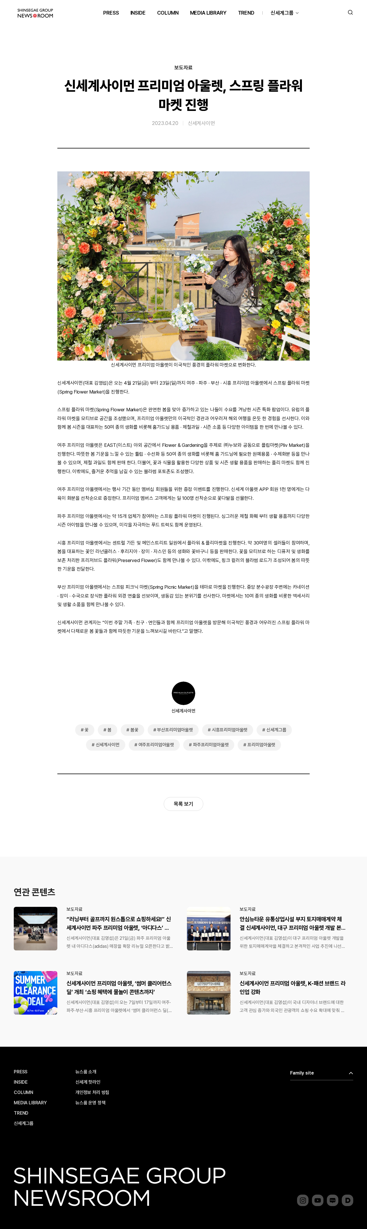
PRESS (111, 13)
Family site (302, 1073)
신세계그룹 (282, 13)
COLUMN (168, 13)
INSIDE (138, 13)
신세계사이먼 (201, 123)
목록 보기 (183, 804)
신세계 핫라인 (87, 1082)
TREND (246, 13)
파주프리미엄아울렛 (211, 744)
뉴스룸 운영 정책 (90, 1103)
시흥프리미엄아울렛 (230, 730)
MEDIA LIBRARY (208, 13)
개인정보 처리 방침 (92, 1092)
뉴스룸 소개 (85, 1072)
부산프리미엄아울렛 (175, 730)
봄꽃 (134, 730)
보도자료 (183, 67)
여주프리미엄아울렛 (156, 744)
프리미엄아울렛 (261, 744)
